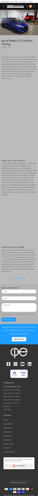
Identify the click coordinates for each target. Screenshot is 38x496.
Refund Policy (8, 432)
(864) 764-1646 (19, 339)
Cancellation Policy (9, 452)
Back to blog (20, 278)
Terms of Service (8, 424)
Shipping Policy (8, 428)
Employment (7, 448)
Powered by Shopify (29, 495)
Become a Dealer (9, 444)
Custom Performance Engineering (16, 495)
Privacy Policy (8, 436)
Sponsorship (7, 440)
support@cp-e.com (6, 1)
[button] (3, 6)
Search (6, 420)
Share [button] (4, 52)
